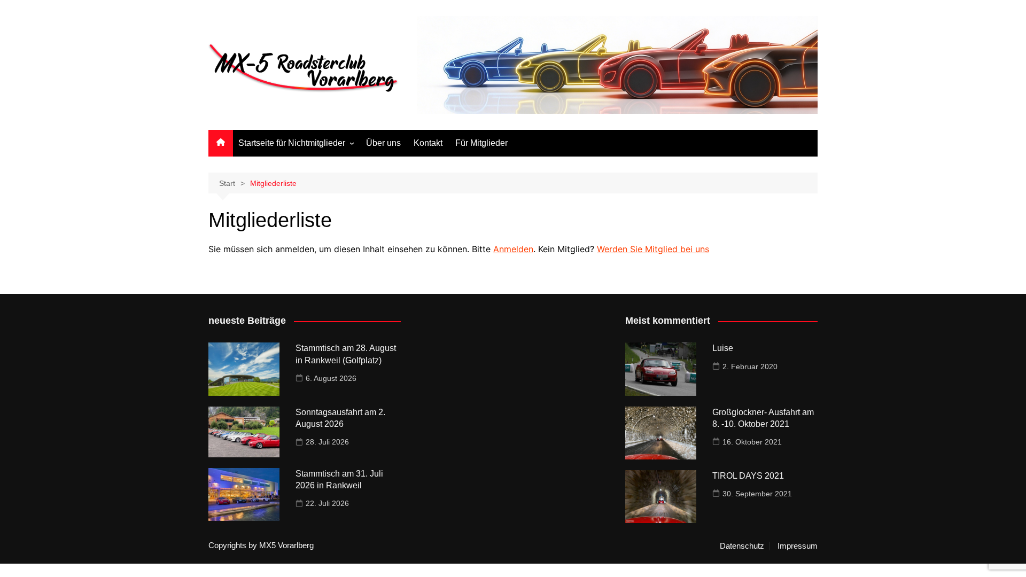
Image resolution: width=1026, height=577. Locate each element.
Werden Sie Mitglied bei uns (653, 249)
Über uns (383, 142)
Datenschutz (742, 546)
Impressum (798, 546)
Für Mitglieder (481, 142)
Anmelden (513, 249)
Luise (722, 348)
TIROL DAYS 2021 (748, 475)
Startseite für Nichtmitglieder (291, 142)
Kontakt (428, 142)
